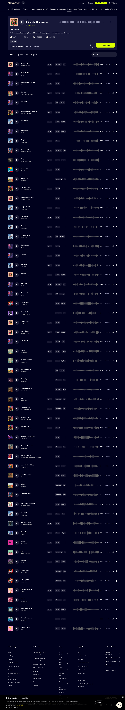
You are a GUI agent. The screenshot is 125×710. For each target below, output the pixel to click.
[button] (43, 707)
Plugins (101, 9)
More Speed (25, 580)
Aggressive (59, 150)
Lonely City (24, 216)
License (80, 677)
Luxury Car (24, 340)
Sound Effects (78, 9)
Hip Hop (13, 41)
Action (57, 121)
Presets (26, 9)
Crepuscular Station (27, 197)
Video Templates (14, 9)
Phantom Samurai (26, 360)
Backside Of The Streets (29, 111)
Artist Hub (81, 659)
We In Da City (25, 73)
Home (10, 652)
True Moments (25, 235)
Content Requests (13, 666)
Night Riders (25, 149)
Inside (23, 350)
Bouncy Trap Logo (26, 608)
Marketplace (12, 656)
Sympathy (24, 532)
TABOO (23, 551)
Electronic (58, 64)
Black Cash (24, 312)
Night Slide (24, 168)
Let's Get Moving (26, 589)
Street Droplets (26, 369)
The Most (24, 513)
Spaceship (24, 120)
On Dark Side (25, 417)
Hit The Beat (25, 570)
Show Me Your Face (27, 446)
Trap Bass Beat (26, 474)
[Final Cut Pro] (67, 674)
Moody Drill (24, 178)
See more (67, 33)
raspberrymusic (32, 25)
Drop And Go (25, 159)
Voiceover (62, 9)
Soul (63, 341)
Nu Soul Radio (25, 283)
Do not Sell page (19, 705)
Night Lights (25, 331)
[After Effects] (67, 658)
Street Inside (25, 427)
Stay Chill (24, 101)
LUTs (46, 9)
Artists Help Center (84, 656)
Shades (23, 92)
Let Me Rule (25, 321)
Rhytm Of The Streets (28, 436)
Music (69, 9)
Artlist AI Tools (110, 9)
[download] (116, 64)
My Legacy (24, 130)
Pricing (10, 670)
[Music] (63, 692)
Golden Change (26, 455)
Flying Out (24, 541)
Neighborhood (25, 207)
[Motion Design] (67, 683)
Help (79, 652)
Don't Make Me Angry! (28, 503)
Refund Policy (82, 670)
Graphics (87, 9)
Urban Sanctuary (26, 388)
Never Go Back (26, 627)
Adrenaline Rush (26, 522)
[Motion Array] (67, 653)
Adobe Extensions (13, 663)
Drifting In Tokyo (26, 493)
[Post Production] (67, 688)
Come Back (24, 264)
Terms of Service (83, 666)
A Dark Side (24, 63)
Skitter (23, 484)
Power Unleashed (26, 618)
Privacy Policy (82, 673)
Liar (22, 398)
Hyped (23, 599)
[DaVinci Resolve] (67, 669)
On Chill (23, 254)
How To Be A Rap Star (28, 82)
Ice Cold (23, 560)
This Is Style (25, 302)
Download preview (16, 46)
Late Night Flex (25, 407)
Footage (53, 9)
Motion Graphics (38, 9)
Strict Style (24, 379)
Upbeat (63, 160)
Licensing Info (31, 55)
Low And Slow (25, 187)
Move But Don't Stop (27, 465)
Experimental (59, 179)
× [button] (123, 697)
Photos (94, 9)
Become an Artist (83, 663)
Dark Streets (25, 245)
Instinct (23, 273)
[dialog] (62, 702)
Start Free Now (101, 3)
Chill (57, 102)
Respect (23, 140)
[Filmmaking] (66, 678)
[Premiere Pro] (67, 663)
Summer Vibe (25, 293)
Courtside (24, 226)
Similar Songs (16, 55)
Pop (63, 93)
